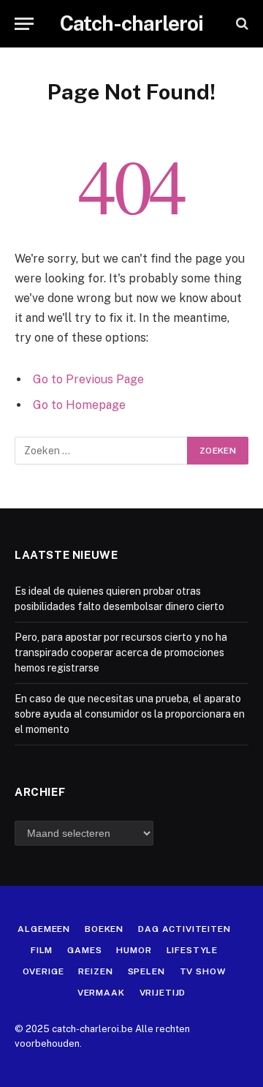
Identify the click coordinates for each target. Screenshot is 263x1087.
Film (42, 950)
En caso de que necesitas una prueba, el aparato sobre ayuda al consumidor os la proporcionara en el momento (130, 714)
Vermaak (101, 993)
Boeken (104, 929)
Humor (133, 950)
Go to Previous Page (88, 379)
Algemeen (44, 929)
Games (84, 950)
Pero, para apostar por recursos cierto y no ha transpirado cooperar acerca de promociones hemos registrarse (121, 652)
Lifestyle (192, 950)
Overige (43, 971)
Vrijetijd (163, 993)
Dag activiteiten (184, 929)
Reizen (95, 971)
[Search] (240, 23)
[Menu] (24, 23)
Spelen (146, 971)
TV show (203, 971)
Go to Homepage (79, 405)
